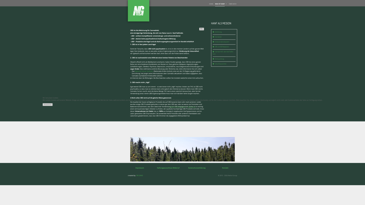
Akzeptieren (47, 104)
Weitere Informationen (177, 107)
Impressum (191, 107)
